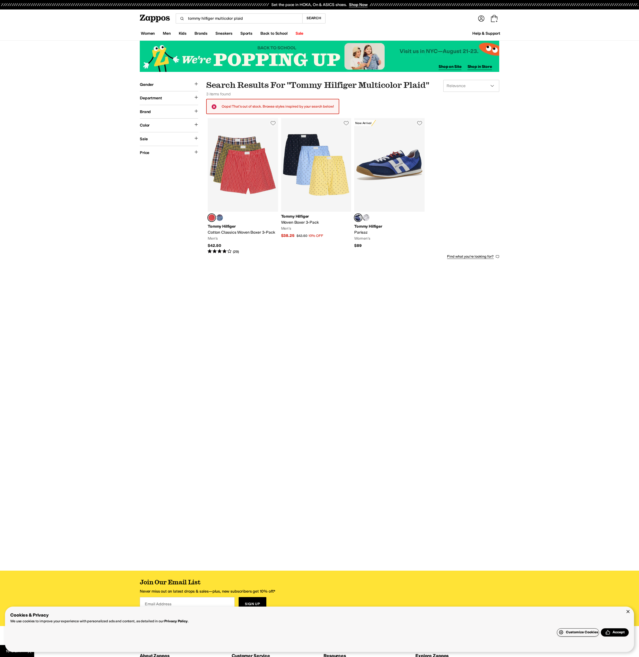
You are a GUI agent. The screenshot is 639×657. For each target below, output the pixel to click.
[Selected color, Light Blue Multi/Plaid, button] (358, 218)
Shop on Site (450, 66)
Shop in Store (480, 66)
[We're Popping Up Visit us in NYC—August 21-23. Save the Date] (319, 56)
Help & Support (486, 33)
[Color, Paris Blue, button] (220, 218)
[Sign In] (481, 18)
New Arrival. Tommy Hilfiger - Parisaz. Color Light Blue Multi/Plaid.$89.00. (389, 186)
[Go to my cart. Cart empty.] (494, 18)
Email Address (158, 604)
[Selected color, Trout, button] (212, 218)
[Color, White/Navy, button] (366, 218)
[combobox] (239, 18)
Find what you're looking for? (470, 256)
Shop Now (358, 4)
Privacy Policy (175, 621)
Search (314, 18)
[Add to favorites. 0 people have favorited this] (273, 123)
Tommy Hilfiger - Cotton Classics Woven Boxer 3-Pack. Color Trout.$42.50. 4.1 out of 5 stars (243, 186)
